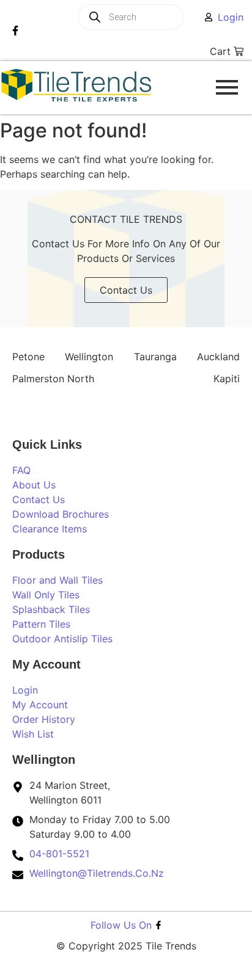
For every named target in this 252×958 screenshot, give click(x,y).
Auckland (218, 356)
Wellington (89, 356)
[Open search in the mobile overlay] (146, 17)
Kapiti (226, 378)
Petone (28, 356)
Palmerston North (53, 378)
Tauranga (155, 356)
